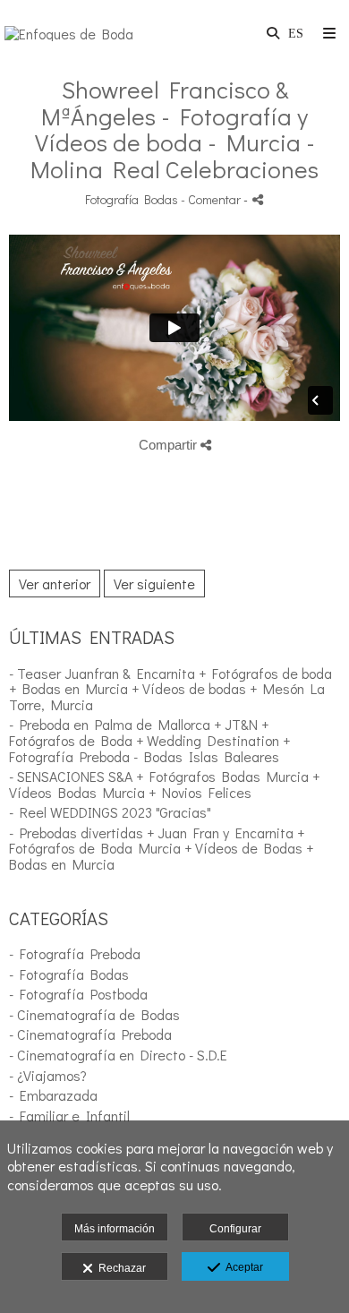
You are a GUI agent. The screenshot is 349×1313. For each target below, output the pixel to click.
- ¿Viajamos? (48, 1075)
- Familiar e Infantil (69, 1115)
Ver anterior (54, 583)
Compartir (169, 444)
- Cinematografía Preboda (90, 1034)
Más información (114, 1229)
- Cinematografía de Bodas (94, 1014)
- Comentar (212, 199)
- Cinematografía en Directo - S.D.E (118, 1054)
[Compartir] (258, 199)
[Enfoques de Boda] (68, 33)
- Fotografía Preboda (74, 953)
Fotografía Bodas (131, 199)
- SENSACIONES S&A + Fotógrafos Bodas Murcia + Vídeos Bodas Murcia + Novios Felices (164, 784)
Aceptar (241, 1267)
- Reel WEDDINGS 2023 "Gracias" (110, 811)
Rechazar (119, 1268)
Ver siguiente (154, 583)
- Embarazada (53, 1095)
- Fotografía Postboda (78, 993)
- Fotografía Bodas (69, 974)
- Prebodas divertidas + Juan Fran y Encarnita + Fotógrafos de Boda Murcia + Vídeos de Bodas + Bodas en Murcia (161, 848)
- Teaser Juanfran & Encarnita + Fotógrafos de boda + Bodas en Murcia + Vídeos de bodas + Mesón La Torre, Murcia (170, 689)
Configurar (235, 1229)
